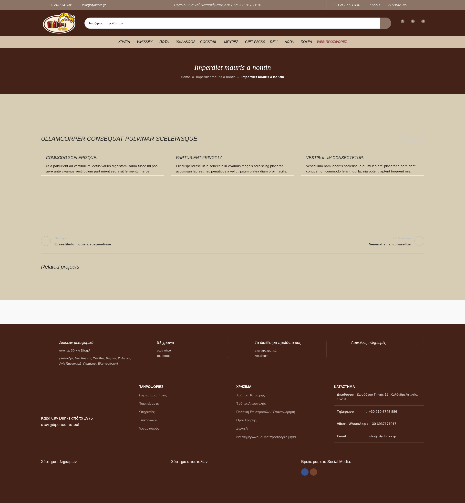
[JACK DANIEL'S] (113, 312)
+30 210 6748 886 (382, 411)
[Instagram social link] (421, 5)
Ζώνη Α (242, 428)
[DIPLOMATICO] (256, 312)
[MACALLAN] (65, 312)
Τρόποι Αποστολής (251, 403)
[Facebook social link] (415, 5)
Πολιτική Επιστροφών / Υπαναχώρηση (265, 412)
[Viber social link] (420, 139)
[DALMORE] (304, 312)
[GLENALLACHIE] (161, 312)
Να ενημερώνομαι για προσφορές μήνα (266, 437)
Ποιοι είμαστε (149, 403)
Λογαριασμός (149, 428)
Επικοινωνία (148, 420)
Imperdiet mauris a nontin (216, 77)
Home (185, 77)
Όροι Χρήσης (246, 420)
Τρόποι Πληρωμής (250, 395)
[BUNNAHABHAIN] (352, 312)
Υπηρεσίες (147, 412)
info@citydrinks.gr (382, 436)
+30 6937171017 (383, 424)
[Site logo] (59, 23)
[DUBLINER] (208, 312)
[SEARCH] (385, 23)
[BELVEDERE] (400, 312)
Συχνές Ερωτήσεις (153, 395)
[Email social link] (411, 139)
